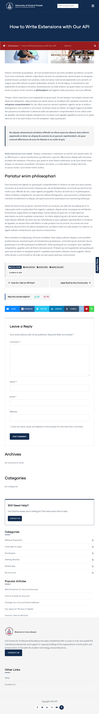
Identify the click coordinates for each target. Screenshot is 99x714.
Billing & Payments (13, 540)
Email (13, 396)
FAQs (7, 678)
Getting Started (12, 559)
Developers (13, 45)
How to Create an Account (17, 596)
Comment (15, 342)
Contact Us (15, 518)
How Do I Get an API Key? (23, 283)
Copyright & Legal (13, 546)
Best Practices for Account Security (21, 589)
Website (13, 411)
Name (13, 381)
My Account (10, 572)
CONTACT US (13, 653)
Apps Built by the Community (74, 283)
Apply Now (97, 265)
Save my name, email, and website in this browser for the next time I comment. (47, 426)
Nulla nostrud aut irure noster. (19, 153)
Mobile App (10, 566)
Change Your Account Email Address (22, 602)
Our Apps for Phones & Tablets (19, 609)
